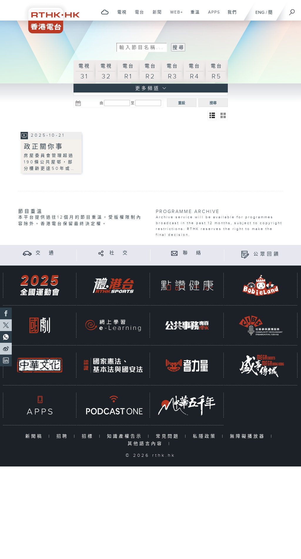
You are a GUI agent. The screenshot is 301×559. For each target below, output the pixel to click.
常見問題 (169, 436)
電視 (120, 15)
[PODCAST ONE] (113, 405)
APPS (212, 15)
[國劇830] (39, 325)
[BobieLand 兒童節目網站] (260, 285)
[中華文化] (39, 365)
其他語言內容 (146, 443)
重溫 (193, 15)
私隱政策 (206, 436)
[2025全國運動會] (39, 285)
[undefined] (105, 11)
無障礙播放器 (249, 436)
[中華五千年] (187, 405)
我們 (230, 15)
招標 (89, 436)
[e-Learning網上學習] (113, 325)
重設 (181, 103)
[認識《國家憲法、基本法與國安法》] (113, 365)
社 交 (119, 253)
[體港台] (113, 285)
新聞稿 (35, 436)
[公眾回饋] (245, 254)
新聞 (155, 15)
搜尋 (213, 103)
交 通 (46, 253)
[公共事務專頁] (187, 325)
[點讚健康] (187, 285)
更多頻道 (146, 88)
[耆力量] (187, 365)
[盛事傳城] (260, 365)
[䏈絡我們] (174, 253)
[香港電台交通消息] (27, 253)
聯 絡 (193, 253)
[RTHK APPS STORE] (39, 405)
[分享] (101, 253)
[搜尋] (292, 10)
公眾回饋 (266, 254)
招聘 (63, 436)
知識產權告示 (126, 436)
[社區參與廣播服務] (260, 325)
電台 (137, 15)
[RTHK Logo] (50, 16)
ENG (260, 12)
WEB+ (174, 15)
